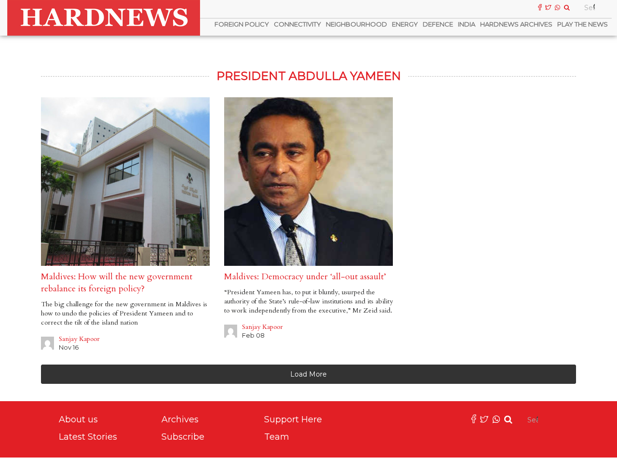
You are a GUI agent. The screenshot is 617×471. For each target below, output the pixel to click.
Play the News (582, 24)
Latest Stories (88, 437)
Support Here (293, 419)
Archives (180, 419)
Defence (438, 24)
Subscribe (182, 437)
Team (276, 437)
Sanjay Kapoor (79, 338)
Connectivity (297, 24)
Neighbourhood (356, 24)
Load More (308, 374)
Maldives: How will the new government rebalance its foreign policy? (116, 283)
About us (78, 419)
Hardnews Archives (516, 24)
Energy (405, 24)
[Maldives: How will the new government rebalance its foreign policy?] (125, 181)
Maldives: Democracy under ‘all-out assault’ (305, 277)
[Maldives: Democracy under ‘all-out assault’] (308, 181)
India (466, 24)
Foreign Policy (242, 24)
